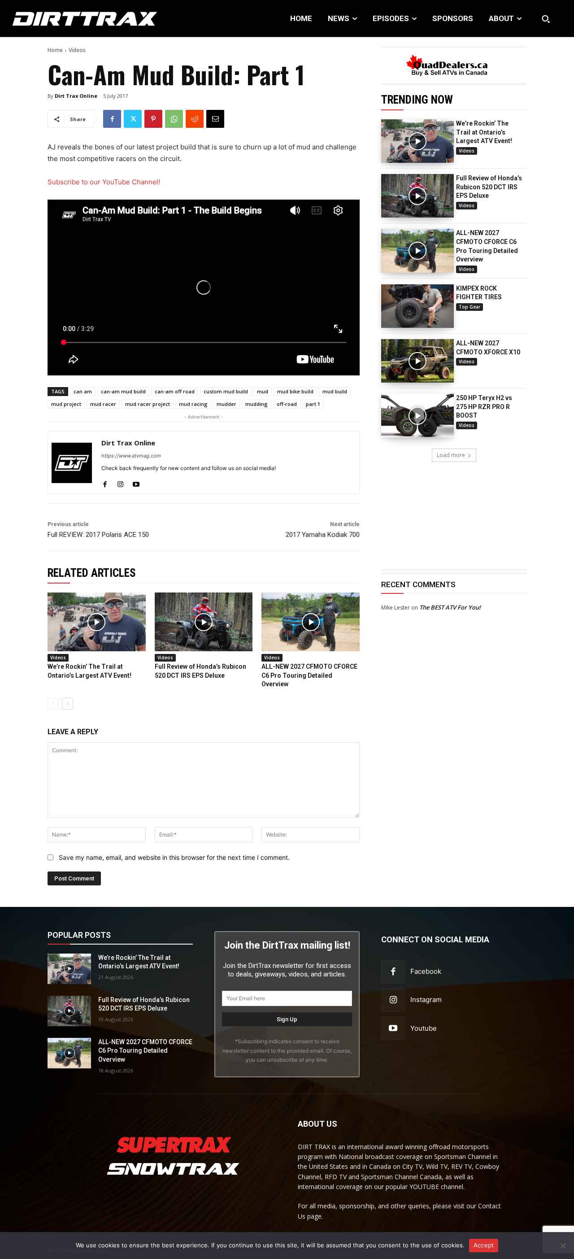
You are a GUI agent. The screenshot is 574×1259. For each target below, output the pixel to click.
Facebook (425, 971)
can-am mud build (123, 391)
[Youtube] (136, 482)
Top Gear (469, 307)
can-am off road (175, 391)
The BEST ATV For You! (450, 607)
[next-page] (67, 704)
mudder (226, 404)
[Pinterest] (153, 119)
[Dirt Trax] (60, 18)
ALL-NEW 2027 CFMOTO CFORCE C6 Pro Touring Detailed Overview (309, 675)
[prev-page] (53, 704)
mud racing (193, 404)
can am (83, 391)
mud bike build (295, 391)
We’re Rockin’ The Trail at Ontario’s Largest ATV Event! (484, 132)
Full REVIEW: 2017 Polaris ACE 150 (98, 535)
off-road (287, 404)
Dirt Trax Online (76, 95)
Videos (77, 50)
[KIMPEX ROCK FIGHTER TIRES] (417, 306)
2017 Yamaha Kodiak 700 (323, 535)
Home (55, 50)
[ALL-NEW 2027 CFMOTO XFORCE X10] (417, 361)
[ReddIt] (195, 119)
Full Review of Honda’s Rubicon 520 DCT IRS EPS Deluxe (489, 186)
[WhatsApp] (174, 119)
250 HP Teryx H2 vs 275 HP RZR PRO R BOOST (484, 406)
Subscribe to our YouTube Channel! (104, 182)
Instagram (426, 999)
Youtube (423, 1028)
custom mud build (226, 391)
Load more (451, 455)
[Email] (215, 119)
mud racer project (147, 404)
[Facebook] (112, 119)
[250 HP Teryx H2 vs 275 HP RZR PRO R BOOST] (417, 415)
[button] (546, 19)
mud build (334, 391)
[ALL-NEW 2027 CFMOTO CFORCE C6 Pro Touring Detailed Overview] (417, 250)
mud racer (103, 404)
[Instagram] (120, 482)
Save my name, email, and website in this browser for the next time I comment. (174, 857)
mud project (66, 404)
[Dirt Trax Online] (72, 462)
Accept (484, 1245)
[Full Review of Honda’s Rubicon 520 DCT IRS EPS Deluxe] (417, 196)
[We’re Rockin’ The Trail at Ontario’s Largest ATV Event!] (417, 141)
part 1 (313, 404)
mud (262, 391)
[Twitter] (133, 119)
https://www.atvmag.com (131, 456)
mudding (256, 404)
